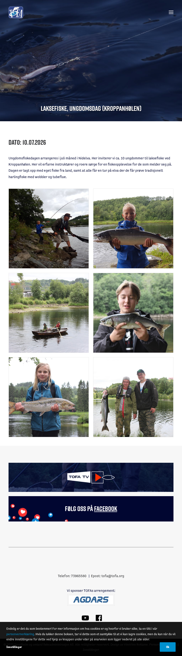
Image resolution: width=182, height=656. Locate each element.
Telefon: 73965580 (72, 576)
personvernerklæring (20, 634)
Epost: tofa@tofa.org (107, 576)
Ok (167, 647)
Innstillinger (14, 647)
